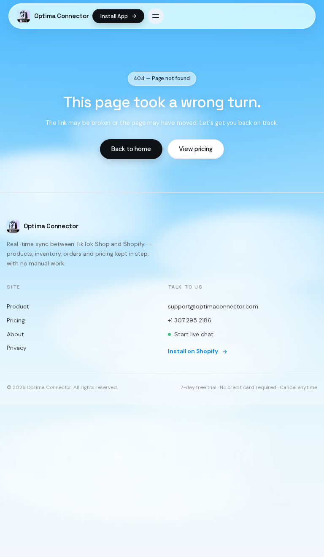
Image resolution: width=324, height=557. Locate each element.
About (15, 334)
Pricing (15, 320)
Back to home (131, 149)
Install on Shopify (193, 351)
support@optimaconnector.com (213, 307)
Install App (114, 16)
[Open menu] (156, 16)
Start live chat (193, 334)
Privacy (16, 348)
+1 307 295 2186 (189, 320)
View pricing (196, 149)
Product (18, 307)
